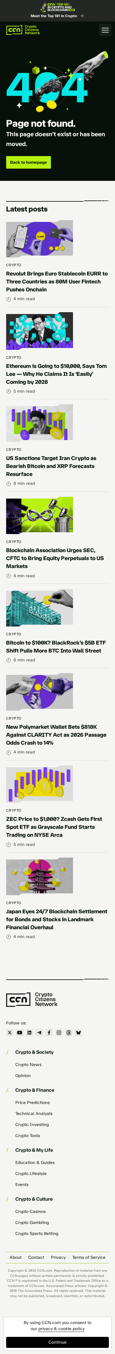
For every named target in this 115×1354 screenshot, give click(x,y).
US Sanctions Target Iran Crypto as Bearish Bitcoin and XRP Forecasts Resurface (51, 466)
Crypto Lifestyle (31, 1173)
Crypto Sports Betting (36, 1233)
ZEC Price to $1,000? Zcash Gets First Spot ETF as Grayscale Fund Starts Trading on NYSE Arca (54, 827)
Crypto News (28, 1064)
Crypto (13, 265)
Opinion (23, 1075)
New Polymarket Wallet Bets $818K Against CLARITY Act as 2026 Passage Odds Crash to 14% (56, 735)
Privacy (58, 1257)
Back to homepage (28, 162)
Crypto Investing (32, 1124)
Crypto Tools (27, 1135)
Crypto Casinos (30, 1211)
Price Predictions (32, 1102)
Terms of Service (88, 1257)
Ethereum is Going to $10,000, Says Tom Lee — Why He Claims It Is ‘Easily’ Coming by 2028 (56, 374)
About (15, 1257)
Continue (57, 1342)
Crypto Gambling (32, 1222)
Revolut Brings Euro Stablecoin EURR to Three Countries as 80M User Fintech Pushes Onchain (57, 281)
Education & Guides (35, 1162)
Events (22, 1184)
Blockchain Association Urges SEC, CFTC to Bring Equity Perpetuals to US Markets (55, 558)
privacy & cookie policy (61, 1328)
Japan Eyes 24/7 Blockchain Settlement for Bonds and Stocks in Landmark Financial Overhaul (56, 919)
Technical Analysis (33, 1113)
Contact (36, 1257)
